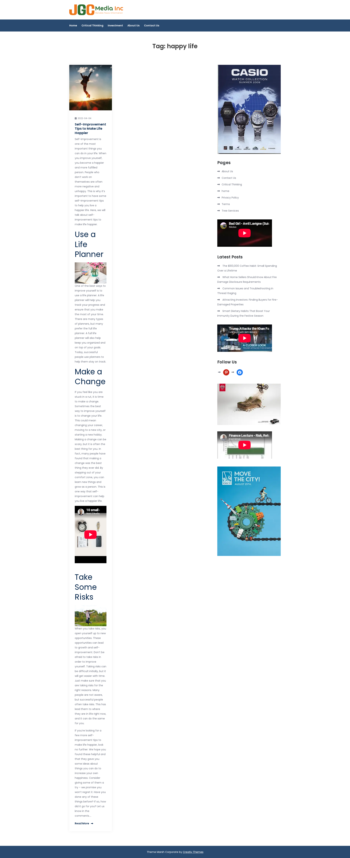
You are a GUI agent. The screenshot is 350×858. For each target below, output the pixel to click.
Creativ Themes (193, 852)
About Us (133, 25)
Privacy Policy (230, 197)
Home (73, 25)
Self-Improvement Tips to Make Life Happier (90, 128)
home (225, 191)
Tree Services (230, 210)
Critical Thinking (92, 25)
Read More (82, 823)
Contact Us (151, 25)
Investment (115, 25)
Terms (226, 204)
